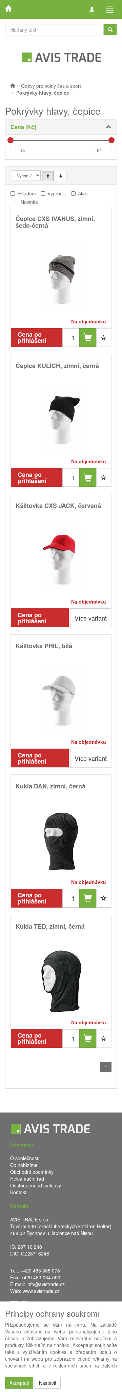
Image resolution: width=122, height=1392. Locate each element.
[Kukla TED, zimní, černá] (61, 979)
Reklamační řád (27, 1178)
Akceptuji (19, 1382)
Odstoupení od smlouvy (35, 1185)
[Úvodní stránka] (12, 85)
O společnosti (24, 1158)
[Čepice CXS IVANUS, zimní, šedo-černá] (61, 279)
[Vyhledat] (110, 29)
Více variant (91, 617)
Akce (83, 193)
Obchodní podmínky (32, 1171)
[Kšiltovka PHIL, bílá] (61, 699)
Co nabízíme (24, 1165)
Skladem (26, 193)
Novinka (29, 201)
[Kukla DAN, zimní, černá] (61, 839)
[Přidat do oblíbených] (103, 337)
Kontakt (18, 1192)
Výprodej (56, 193)
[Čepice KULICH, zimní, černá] (61, 418)
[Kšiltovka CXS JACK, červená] (61, 559)
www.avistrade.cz (41, 1290)
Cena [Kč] (23, 127)
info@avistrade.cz (45, 1284)
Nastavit (47, 1382)
